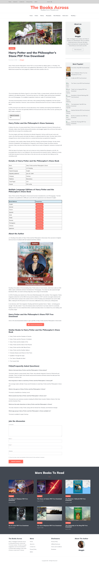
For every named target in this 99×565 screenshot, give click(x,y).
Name (10, 438)
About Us (15, 1)
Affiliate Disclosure (55, 544)
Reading (73, 15)
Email (10, 445)
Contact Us (21, 1)
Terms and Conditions (56, 546)
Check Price (39, 204)
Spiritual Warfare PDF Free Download (80, 110)
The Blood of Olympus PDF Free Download (18, 499)
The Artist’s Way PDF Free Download (80, 67)
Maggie (22, 60)
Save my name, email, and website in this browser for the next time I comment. (27, 457)
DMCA (36, 1)
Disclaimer (53, 549)
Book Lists (65, 15)
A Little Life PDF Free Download (78, 78)
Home (10, 1)
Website (11, 451)
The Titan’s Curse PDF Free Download (80, 83)
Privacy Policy (29, 1)
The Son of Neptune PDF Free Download (49, 525)
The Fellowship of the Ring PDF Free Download (76, 526)
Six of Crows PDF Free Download (18, 525)
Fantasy (12, 48)
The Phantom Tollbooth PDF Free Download (75, 499)
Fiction (36, 15)
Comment (11, 424)
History (42, 15)
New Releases (56, 15)
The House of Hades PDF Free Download (49, 499)
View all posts (78, 49)
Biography (48, 15)
